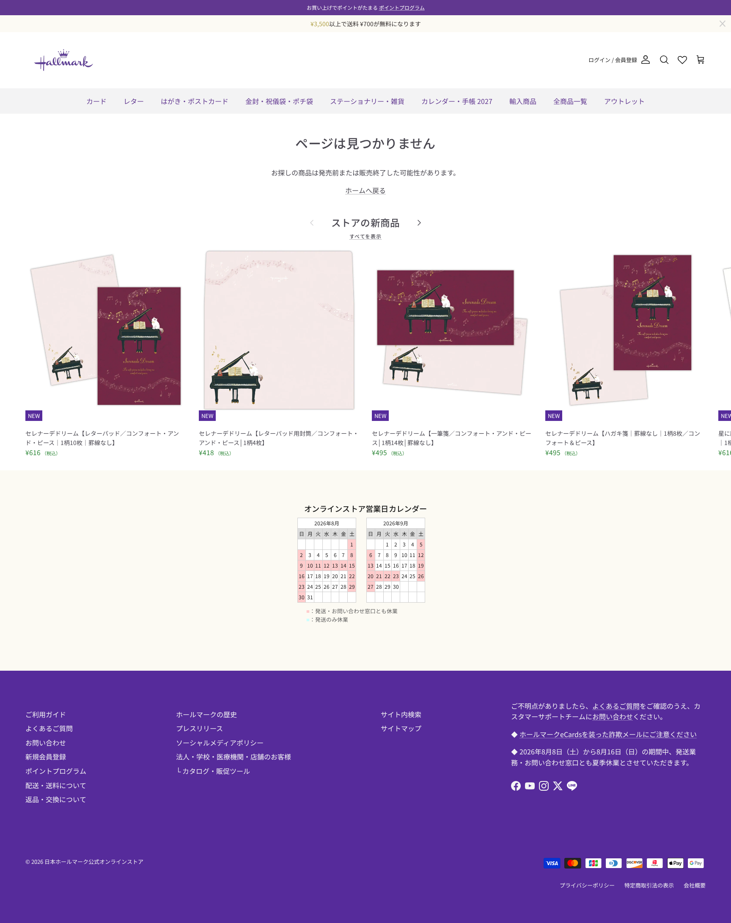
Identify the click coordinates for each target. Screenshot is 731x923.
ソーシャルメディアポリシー (220, 742)
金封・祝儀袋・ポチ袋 (279, 101)
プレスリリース (199, 728)
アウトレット (624, 101)
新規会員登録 (45, 756)
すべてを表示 (365, 236)
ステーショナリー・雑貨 (367, 101)
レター (134, 101)
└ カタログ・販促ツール (213, 771)
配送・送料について (55, 785)
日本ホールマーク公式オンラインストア (93, 861)
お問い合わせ (45, 742)
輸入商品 (522, 101)
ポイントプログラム (402, 7)
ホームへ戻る (365, 190)
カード (96, 101)
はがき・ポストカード (194, 101)
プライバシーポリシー (587, 885)
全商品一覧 (570, 101)
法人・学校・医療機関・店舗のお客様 (233, 756)
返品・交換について (55, 799)
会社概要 (695, 885)
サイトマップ (401, 728)
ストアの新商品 (365, 222)
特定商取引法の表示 (649, 885)
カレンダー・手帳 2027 (456, 101)
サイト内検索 (401, 714)
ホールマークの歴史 (206, 714)
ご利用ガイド (45, 714)
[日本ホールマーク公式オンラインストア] (63, 60)
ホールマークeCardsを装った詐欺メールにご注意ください (608, 734)
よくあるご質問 (49, 728)
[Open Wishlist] (682, 60)
